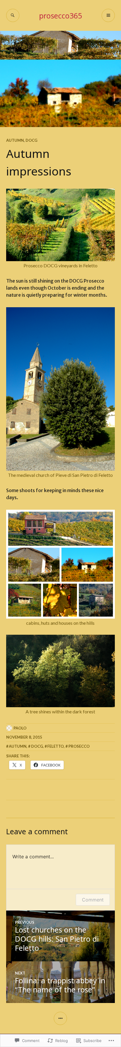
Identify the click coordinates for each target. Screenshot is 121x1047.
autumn (17, 746)
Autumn (15, 140)
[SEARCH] (12, 15)
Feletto (55, 746)
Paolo (20, 728)
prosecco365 (60, 16)
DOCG (31, 140)
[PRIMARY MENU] (108, 15)
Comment (93, 900)
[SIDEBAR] (60, 1018)
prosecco (79, 746)
